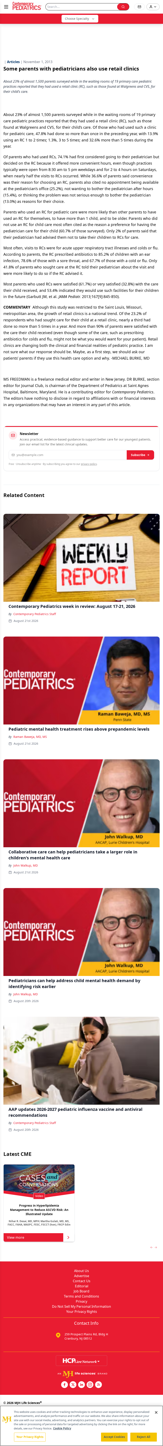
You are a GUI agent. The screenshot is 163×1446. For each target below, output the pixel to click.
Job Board (81, 1291)
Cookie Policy (62, 1428)
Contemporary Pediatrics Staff (34, 614)
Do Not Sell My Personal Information (81, 1306)
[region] (81, 1426)
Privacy (81, 1301)
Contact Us (81, 1281)
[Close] (156, 1412)
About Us (81, 1270)
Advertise (81, 1276)
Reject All (143, 1437)
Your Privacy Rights (81, 1311)
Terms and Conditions (81, 1296)
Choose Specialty (77, 19)
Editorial (81, 1286)
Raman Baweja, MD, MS (30, 737)
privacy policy (89, 464)
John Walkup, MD (25, 865)
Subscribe (138, 455)
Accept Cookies (114, 1437)
